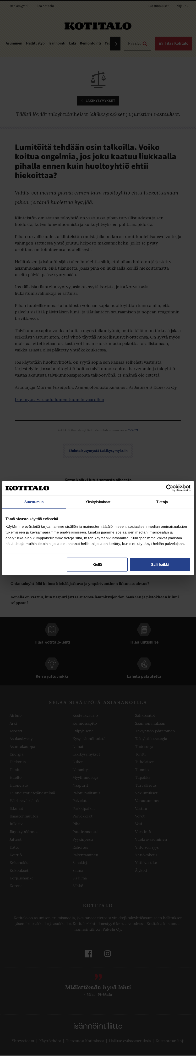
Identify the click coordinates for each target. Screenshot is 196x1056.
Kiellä (97, 564)
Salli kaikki (160, 564)
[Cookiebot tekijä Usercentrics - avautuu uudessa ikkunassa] (170, 488)
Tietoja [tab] (162, 502)
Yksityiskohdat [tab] (98, 502)
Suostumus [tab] (34, 502)
